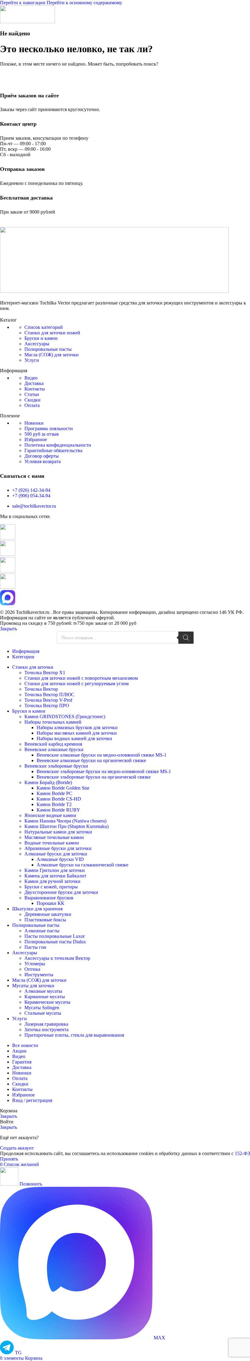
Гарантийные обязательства (53, 450)
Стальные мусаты (42, 1013)
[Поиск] (186, 638)
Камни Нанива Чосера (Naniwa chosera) (65, 820)
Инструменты (38, 974)
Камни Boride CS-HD (59, 798)
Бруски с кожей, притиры (51, 886)
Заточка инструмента (46, 1029)
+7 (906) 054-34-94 (31, 495)
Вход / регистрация (32, 1100)
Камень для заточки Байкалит (55, 875)
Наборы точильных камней (52, 722)
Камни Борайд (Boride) (48, 782)
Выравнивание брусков (48, 897)
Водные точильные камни (51, 842)
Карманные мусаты (44, 996)
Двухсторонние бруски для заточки (61, 892)
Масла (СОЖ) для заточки (51, 354)
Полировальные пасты (48, 349)
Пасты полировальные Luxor (54, 936)
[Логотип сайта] (27, 21)
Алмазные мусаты (43, 991)
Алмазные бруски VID (60, 859)
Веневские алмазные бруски (54, 749)
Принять (9, 1158)
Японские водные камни (50, 815)
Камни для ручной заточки (52, 881)
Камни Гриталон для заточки (54, 870)
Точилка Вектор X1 (44, 672)
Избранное (35, 439)
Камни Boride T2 (54, 804)
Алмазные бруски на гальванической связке (82, 864)
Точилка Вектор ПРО (46, 705)
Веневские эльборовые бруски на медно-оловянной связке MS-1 (104, 771)
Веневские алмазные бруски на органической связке (91, 760)
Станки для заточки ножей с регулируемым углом (76, 683)
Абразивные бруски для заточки (57, 848)
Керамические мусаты (47, 1002)
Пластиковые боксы (45, 919)
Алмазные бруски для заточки (55, 853)
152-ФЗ (242, 1153)
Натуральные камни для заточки (58, 831)
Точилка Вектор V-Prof (48, 700)
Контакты (34, 388)
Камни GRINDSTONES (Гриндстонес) (64, 716)
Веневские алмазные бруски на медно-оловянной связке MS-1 (101, 755)
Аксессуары (36, 343)
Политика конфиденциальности (57, 445)
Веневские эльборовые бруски (56, 766)
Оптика (32, 969)
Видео (31, 377)
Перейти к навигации (23, 2)
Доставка (34, 383)
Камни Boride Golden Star (63, 787)
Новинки (34, 423)
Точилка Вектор (41, 689)
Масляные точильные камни (54, 837)
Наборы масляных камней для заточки (77, 733)
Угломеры (34, 963)
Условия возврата (42, 461)
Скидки (32, 399)
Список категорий (43, 327)
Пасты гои (35, 947)
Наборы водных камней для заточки (74, 738)
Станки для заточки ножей (52, 332)
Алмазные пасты (41, 930)
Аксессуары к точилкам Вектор (57, 958)
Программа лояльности (48, 428)
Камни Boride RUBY (58, 809)
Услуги (31, 360)
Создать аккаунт (17, 1147)
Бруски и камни (41, 338)
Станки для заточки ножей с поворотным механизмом (81, 678)
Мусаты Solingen (41, 1007)
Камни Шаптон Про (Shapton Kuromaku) (66, 826)
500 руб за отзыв (41, 434)
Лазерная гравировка (46, 1024)
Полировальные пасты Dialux (55, 941)
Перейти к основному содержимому (84, 2)
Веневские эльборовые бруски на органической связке (94, 777)
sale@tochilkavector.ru (34, 506)
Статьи (31, 394)
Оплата (32, 405)
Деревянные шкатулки (47, 914)
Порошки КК (50, 903)
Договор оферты (41, 456)
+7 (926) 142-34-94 (31, 490)
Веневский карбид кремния (53, 744)
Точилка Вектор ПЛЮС (49, 694)
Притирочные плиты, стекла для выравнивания (74, 1035)
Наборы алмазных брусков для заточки (77, 727)
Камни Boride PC (54, 793)
